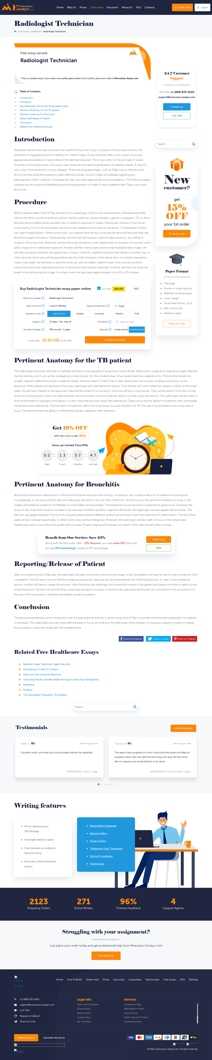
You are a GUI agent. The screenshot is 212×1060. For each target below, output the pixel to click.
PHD (137, 314)
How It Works (74, 979)
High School (59, 314)
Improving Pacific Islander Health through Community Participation (61, 679)
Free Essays (169, 979)
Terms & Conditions (101, 856)
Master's (119, 314)
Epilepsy (27, 690)
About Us (127, 7)
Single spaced (121, 329)
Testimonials (97, 864)
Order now (184, 7)
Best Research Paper (134, 1009)
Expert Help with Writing (136, 1017)
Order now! (92, 979)
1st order (112, 289)
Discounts (112, 7)
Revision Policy (98, 833)
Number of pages (32, 330)
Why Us (71, 7)
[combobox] (128, 306)
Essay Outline (130, 1013)
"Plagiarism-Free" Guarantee (106, 848)
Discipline (102, 322)
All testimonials (183, 728)
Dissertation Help (132, 1004)
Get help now (106, 955)
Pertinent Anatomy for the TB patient (39, 110)
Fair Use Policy (84, 1022)
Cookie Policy (83, 1017)
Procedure (25, 102)
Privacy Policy (98, 841)
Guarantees (135, 979)
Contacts (149, 7)
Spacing (103, 330)
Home (60, 7)
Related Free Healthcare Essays (36, 126)
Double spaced (136, 329)
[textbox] (131, 321)
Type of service (33, 306)
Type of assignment (96, 306)
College (79, 314)
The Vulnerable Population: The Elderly (45, 695)
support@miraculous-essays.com (177, 97)
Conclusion (26, 122)
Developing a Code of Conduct (40, 669)
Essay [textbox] (121, 306)
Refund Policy (84, 1013)
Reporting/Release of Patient (35, 118)
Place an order (177, 323)
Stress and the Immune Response (42, 674)
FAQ (138, 7)
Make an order (26, 1037)
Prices (83, 7)
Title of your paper (32, 298)
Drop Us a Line (27, 1021)
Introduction (26, 98)
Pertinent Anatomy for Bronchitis (37, 114)
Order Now (96, 7)
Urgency (36, 322)
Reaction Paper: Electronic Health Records (46, 664)
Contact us (177, 107)
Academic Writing (133, 1022)
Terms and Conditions (88, 1004)
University (99, 314)
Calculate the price (54, 1037)
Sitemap (193, 979)
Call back (27, 1016)
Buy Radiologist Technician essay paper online (44, 106)
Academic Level (33, 314)
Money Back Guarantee (103, 826)
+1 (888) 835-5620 (182, 92)
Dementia (28, 684)
